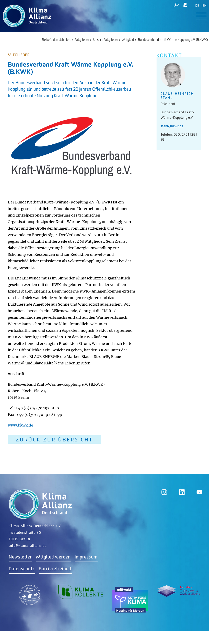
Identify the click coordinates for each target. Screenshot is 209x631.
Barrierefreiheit (55, 569)
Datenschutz (22, 569)
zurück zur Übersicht (54, 440)
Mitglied (128, 40)
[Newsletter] (185, 5)
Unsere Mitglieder (105, 40)
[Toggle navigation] (201, 16)
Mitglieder (82, 40)
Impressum (86, 557)
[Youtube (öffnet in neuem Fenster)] (199, 492)
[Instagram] (164, 492)
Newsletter (20, 557)
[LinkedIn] (182, 492)
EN (204, 6)
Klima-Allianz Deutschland (40, 504)
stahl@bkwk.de (172, 126)
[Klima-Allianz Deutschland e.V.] (26, 16)
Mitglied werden (53, 557)
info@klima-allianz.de (28, 546)
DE (197, 6)
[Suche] (176, 5)
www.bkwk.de (20, 425)
